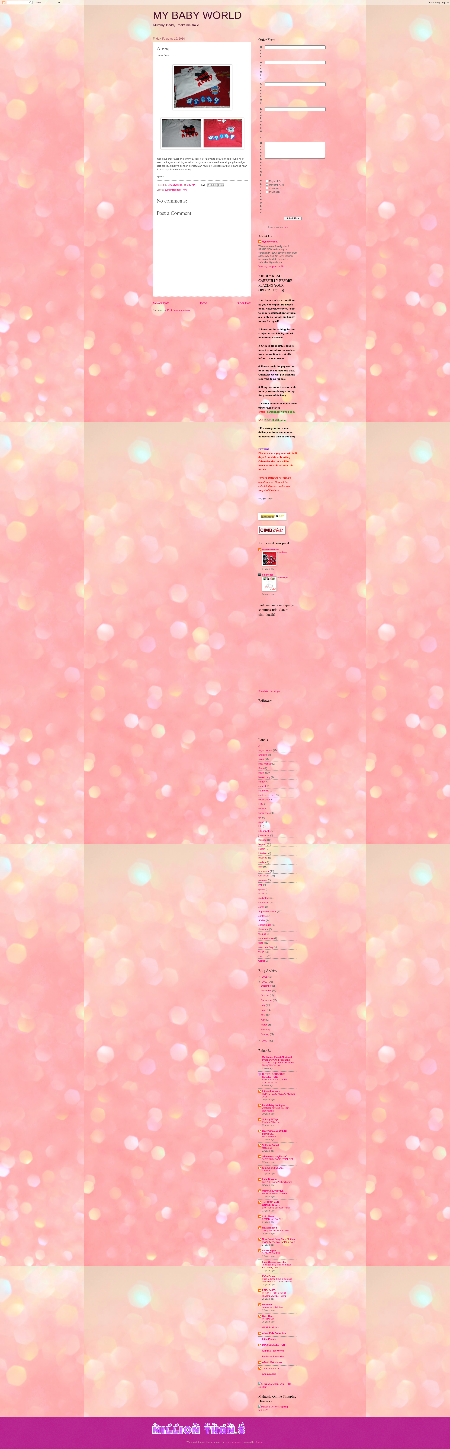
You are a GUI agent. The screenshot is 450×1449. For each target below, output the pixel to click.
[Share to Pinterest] (222, 185)
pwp (260, 884)
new (185, 189)
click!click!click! (270, 1327)
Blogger (259, 1442)
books (261, 772)
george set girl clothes (272, 1307)
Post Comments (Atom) (179, 310)
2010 (265, 981)
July (263, 1005)
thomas (262, 934)
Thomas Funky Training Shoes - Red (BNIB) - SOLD (277, 1266)
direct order (264, 799)
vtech (261, 952)
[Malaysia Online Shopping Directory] (277, 1410)
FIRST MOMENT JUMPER (274, 1193)
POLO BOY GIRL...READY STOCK (278, 1242)
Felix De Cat (268, 1319)
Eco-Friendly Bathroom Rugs (276, 1208)
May (263, 1015)
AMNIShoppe (269, 1250)
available (262, 754)
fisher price (264, 813)
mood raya (282, 552)
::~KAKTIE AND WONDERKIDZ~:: (271, 1203)
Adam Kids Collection (274, 1333)
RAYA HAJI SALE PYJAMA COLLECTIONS (274, 1081)
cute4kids (267, 1304)
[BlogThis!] (212, 185)
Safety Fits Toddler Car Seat (275, 1230)
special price (264, 925)
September (267, 1000)
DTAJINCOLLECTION (273, 1345)
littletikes (263, 853)
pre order (262, 880)
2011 (265, 977)
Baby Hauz (268, 1316)
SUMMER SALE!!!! (271, 1253)
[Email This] (209, 185)
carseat (262, 786)
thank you (263, 929)
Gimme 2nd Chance (273, 1168)
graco (261, 822)
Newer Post (161, 303)
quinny (261, 889)
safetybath (263, 902)
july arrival (263, 831)
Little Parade (269, 1339)
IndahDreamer (269, 1179)
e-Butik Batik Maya (272, 1362)
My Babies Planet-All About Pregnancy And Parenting (277, 1058)
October (265, 995)
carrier (261, 781)
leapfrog (262, 840)
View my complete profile (271, 266)
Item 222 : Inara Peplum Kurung (277, 1182)
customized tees (173, 189)
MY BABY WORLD (197, 15)
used (260, 943)
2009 (265, 1040)
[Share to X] (216, 185)
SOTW (261, 920)
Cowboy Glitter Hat (271, 1122)
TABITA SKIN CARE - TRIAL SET (277, 1159)
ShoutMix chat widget (269, 691)
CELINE (266, 1170)
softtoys (262, 916)
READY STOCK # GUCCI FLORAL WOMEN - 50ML (274, 1294)
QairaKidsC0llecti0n (273, 1190)
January (265, 1034)
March (264, 1024)
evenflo (262, 808)
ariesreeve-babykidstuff (274, 1156)
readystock (264, 898)
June (264, 1010)
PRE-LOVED (268, 1290)
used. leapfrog (265, 947)
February (266, 1029)
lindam (261, 849)
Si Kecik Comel (270, 1145)
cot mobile (263, 790)
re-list (261, 893)
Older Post (243, 303)
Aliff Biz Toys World (273, 1350)
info (260, 826)
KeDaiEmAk (268, 1276)
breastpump (264, 777)
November (266, 990)
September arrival (267, 911)
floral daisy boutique (273, 1105)
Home (203, 303)
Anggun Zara (269, 1374)
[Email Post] (202, 185)
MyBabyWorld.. (270, 241)
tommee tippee (266, 938)
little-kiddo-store (271, 1091)
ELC (260, 804)
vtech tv (262, 956)
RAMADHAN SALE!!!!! (272, 1219)
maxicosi (263, 857)
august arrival (265, 750)
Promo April (282, 577)
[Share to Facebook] (219, 185)
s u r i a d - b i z (270, 1368)
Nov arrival (263, 871)
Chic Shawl (268, 1216)
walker (261, 960)
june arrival (263, 835)
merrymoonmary (233, 1442)
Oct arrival (263, 875)
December (266, 985)
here (286, 227)
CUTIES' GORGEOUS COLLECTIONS (273, 1075)
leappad (262, 844)
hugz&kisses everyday (274, 1262)
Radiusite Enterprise (273, 1356)
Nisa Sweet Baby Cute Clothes (278, 1239)
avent (261, 759)
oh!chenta (267, 574)
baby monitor (265, 763)
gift (260, 817)
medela (262, 862)
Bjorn (261, 768)
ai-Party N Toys (270, 1119)
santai (261, 907)
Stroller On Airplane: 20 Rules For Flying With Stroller (278, 1064)
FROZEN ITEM (269, 1136)
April (263, 1019)
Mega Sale (267, 1148)
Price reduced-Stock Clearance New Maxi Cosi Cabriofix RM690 (277, 1280)
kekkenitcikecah (270, 549)
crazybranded (269, 1227)
